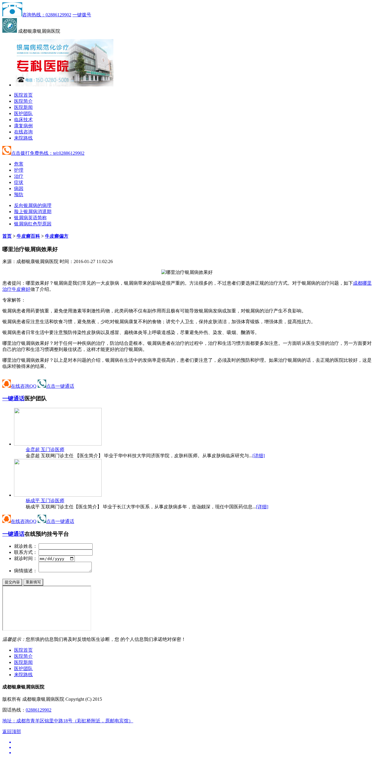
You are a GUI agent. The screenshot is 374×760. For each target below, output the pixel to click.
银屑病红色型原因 (32, 223)
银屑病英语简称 (30, 217)
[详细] (258, 455)
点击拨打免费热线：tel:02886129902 (47, 153)
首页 (7, 236)
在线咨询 (23, 131)
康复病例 (23, 125)
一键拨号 (81, 14)
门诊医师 (45, 449)
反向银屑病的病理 (32, 205)
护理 (18, 170)
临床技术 (23, 119)
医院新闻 (23, 107)
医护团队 (23, 113)
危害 (18, 163)
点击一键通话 (60, 386)
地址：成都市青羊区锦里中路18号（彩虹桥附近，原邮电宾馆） (67, 720)
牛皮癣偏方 (56, 236)
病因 (18, 188)
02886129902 (38, 709)
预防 (18, 194)
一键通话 (13, 398)
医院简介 (23, 101)
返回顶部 (11, 731)
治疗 (18, 176)
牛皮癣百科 (28, 236)
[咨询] (187, 272)
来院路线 (23, 137)
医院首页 (23, 95)
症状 (18, 182)
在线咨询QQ (24, 386)
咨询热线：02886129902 (46, 14)
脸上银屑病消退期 (32, 211)
